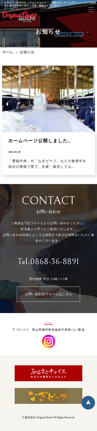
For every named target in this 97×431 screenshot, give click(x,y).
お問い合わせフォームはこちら (48, 294)
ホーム (7, 52)
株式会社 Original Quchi (38, 417)
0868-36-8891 (54, 261)
